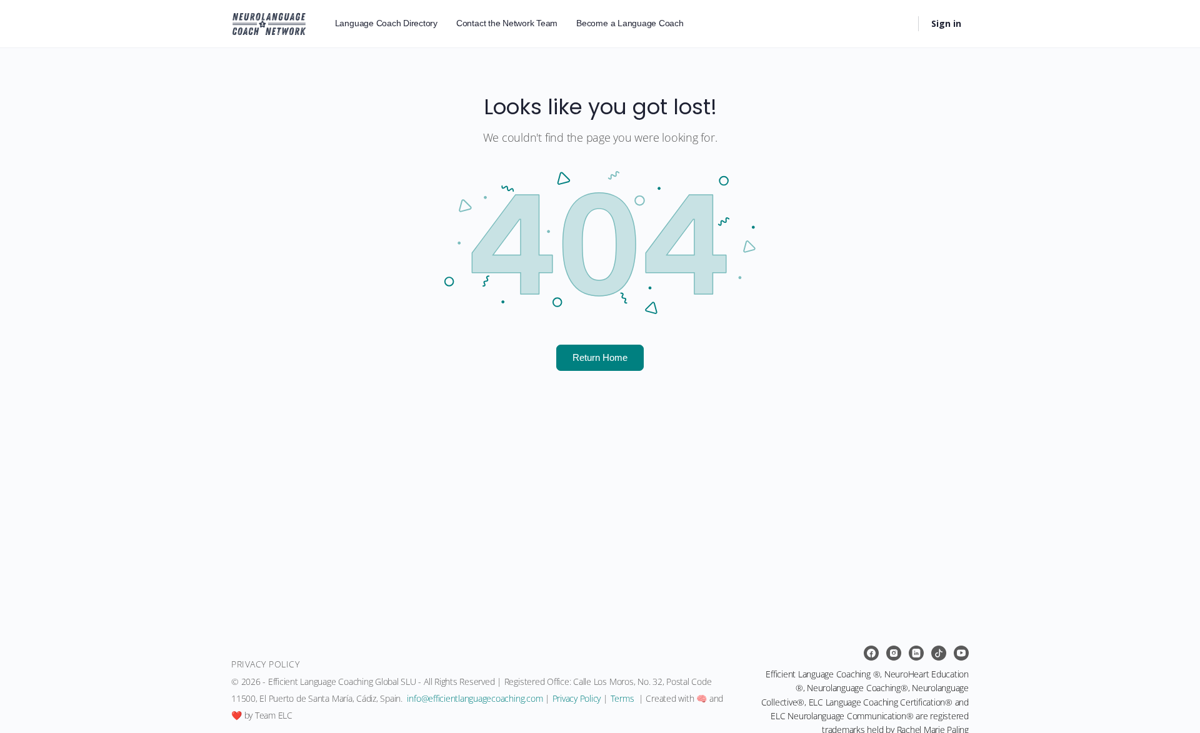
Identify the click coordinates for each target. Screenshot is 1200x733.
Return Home (600, 357)
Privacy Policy (576, 698)
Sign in (946, 23)
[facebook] (871, 653)
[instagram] (893, 653)
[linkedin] (916, 653)
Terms (622, 698)
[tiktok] (938, 653)
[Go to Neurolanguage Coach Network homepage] (269, 21)
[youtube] (961, 653)
